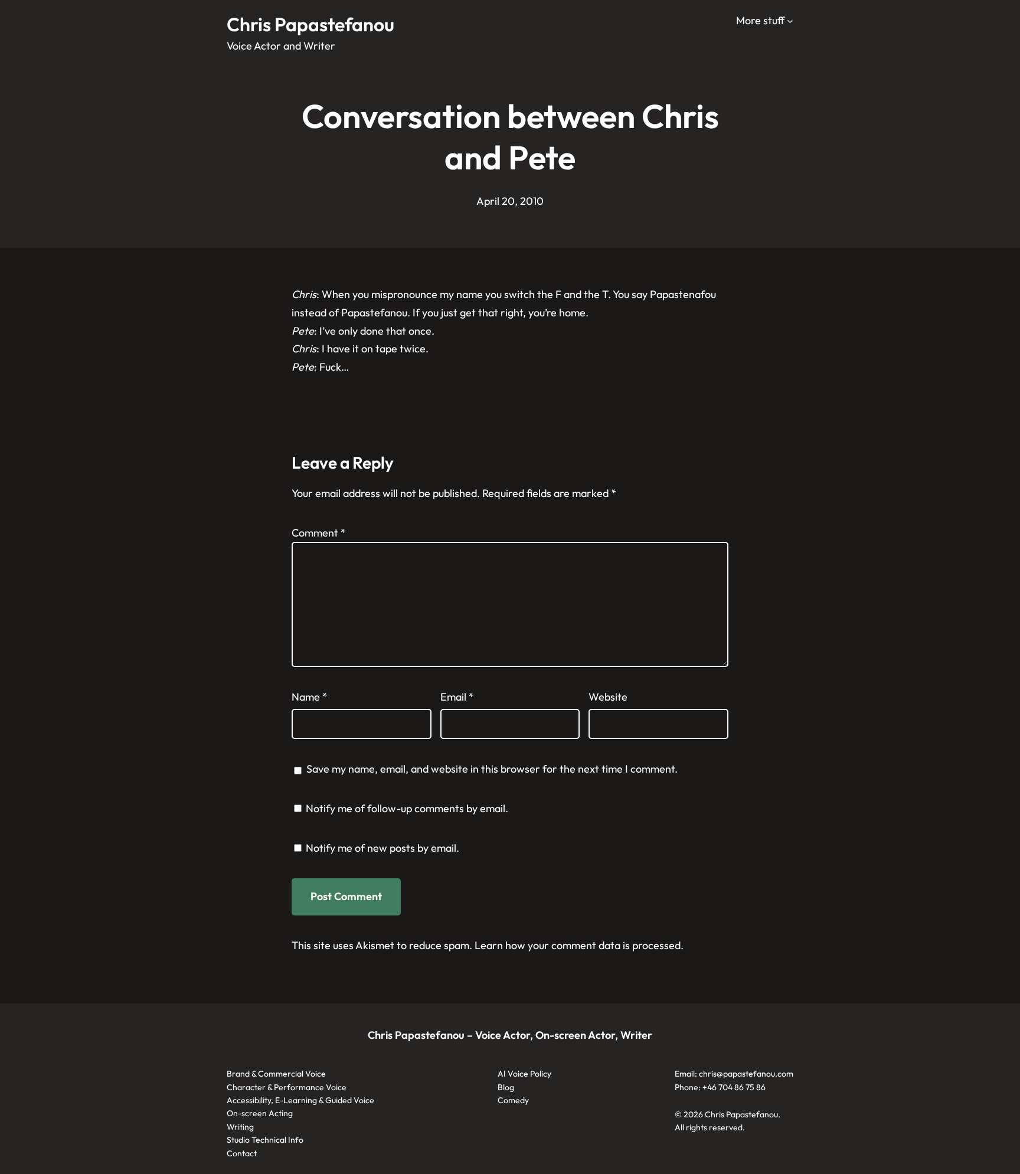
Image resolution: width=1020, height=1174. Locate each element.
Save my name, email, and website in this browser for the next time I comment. (492, 769)
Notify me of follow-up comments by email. (407, 808)
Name (310, 697)
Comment (319, 532)
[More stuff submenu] (790, 21)
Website (608, 697)
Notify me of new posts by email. (382, 848)
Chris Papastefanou (310, 24)
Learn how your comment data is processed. (579, 945)
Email (457, 697)
